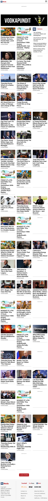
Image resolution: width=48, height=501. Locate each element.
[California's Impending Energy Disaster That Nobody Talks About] (40, 245)
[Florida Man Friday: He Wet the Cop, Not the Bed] (24, 115)
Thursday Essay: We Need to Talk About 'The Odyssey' (8, 362)
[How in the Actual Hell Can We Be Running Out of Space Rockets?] (40, 77)
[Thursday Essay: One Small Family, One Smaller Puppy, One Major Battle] (24, 200)
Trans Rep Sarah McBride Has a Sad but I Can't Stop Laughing (39, 162)
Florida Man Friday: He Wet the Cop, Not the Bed (23, 123)
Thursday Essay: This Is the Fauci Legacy (6, 271)
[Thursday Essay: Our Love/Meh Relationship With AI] (8, 437)
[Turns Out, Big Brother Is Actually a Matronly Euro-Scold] (8, 456)
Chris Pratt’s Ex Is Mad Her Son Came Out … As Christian (39, 39)
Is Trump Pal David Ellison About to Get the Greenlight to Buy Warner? (40, 124)
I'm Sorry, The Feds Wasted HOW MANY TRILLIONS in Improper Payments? (24, 64)
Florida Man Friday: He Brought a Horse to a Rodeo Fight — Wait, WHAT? (24, 313)
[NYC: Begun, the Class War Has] (8, 284)
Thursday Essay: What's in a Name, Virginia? (7, 85)
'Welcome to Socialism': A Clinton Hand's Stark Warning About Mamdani (22, 273)
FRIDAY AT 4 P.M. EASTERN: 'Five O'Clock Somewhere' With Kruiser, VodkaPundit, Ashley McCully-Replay (23, 341)
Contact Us (24, 491)
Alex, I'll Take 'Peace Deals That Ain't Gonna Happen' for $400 (23, 253)
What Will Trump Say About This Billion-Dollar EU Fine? (39, 337)
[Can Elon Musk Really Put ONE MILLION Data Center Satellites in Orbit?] (40, 374)
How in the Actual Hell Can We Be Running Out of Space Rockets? (39, 86)
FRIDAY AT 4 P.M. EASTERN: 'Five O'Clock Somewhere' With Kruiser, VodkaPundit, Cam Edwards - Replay (23, 42)
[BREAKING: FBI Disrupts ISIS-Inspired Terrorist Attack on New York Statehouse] (8, 55)
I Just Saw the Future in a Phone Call (7, 207)
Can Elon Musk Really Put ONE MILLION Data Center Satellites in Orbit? (40, 383)
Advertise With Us (39, 491)
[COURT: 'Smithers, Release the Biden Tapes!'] (24, 374)
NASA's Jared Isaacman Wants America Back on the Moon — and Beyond (39, 209)
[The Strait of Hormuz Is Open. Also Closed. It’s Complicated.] (24, 77)
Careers (23, 498)
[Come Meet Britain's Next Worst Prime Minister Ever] (8, 394)
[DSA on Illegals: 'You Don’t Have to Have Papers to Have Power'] (24, 154)
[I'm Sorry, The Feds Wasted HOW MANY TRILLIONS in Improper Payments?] (24, 55)
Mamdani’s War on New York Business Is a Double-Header (8, 228)
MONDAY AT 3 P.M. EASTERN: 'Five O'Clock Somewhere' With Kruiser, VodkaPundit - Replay (23, 232)
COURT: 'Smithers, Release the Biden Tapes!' (23, 381)
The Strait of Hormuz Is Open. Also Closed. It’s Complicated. (22, 86)
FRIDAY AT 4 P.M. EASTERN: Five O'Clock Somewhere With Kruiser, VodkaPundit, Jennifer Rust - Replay (7, 186)
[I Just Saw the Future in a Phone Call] (8, 200)
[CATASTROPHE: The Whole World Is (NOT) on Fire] (40, 418)
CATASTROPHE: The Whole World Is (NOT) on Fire (40, 426)
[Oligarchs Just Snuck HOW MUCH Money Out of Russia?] (24, 418)
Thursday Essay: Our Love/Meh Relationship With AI (8, 445)
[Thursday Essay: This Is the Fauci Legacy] (8, 263)
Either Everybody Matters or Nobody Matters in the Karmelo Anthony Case (39, 45)
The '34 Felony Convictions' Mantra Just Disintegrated (39, 34)
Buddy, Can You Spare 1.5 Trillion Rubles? (23, 362)
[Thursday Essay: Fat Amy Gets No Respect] (24, 134)
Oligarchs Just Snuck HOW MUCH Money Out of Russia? (23, 426)
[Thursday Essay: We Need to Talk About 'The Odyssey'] (8, 354)
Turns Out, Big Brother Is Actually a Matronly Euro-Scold (8, 465)
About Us (23, 495)
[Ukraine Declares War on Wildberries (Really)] (8, 329)
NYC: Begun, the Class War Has (7, 291)
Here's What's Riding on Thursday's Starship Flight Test (24, 445)
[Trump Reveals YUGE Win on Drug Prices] (24, 96)
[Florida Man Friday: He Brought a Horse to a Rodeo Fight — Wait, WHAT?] (24, 305)
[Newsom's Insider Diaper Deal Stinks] (8, 374)
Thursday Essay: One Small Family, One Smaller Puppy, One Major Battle (24, 208)
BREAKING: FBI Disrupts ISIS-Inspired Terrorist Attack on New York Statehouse (8, 64)
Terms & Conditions (39, 493)
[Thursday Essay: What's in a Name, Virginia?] (8, 77)
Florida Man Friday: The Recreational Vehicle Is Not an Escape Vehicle (7, 426)
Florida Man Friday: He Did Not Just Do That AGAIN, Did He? (23, 182)
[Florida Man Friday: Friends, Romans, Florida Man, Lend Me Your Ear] (8, 31)
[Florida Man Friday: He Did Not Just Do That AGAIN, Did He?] (24, 174)
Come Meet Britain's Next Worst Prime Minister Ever (8, 402)
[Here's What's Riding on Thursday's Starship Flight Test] (24, 437)
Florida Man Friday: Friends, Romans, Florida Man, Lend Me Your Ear (7, 39)
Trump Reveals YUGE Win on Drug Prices (23, 104)
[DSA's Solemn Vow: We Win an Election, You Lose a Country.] (24, 284)
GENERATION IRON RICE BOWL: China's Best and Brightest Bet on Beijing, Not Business (40, 293)
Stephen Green (4, 44)
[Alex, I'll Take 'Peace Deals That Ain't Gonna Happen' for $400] (24, 245)
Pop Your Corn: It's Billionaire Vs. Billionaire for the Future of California (8, 124)
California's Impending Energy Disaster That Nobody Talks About (40, 253)
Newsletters (24, 493)
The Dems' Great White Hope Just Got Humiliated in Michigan (7, 142)
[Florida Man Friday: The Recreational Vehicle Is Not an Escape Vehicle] (8, 418)
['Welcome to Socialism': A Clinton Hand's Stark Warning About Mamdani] (24, 263)
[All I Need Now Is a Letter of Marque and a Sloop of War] (8, 96)
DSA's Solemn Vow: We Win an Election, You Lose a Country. (24, 291)
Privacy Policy (38, 495)
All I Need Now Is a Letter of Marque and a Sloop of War (7, 104)
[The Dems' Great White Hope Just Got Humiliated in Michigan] (8, 134)
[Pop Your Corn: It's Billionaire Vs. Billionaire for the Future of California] (8, 115)
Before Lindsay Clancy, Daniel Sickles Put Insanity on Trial (39, 50)
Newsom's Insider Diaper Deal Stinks (7, 380)
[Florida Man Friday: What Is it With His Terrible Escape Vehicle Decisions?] (8, 245)
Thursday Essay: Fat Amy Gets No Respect (24, 142)
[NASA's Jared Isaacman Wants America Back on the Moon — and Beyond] (40, 200)
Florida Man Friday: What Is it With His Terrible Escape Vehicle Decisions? (7, 253)
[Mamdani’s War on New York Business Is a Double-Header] (8, 220)
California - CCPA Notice (40, 498)
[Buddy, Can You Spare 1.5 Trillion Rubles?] (24, 354)
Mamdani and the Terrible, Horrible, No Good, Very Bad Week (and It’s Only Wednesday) (7, 163)
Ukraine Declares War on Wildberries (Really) (8, 336)
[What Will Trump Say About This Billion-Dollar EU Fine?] (40, 329)
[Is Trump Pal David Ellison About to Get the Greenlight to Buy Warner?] (40, 115)
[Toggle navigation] (46, 1)
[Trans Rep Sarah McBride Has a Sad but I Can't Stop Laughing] (40, 154)
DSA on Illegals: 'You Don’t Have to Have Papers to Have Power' (23, 162)
